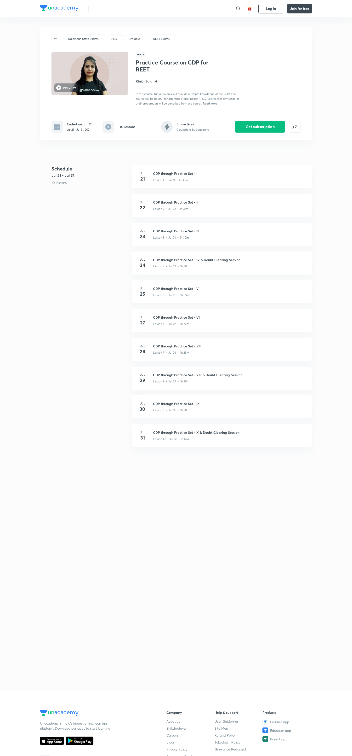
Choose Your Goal (113, 8)
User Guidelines (226, 721)
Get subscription (260, 126)
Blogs (170, 742)
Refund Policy (225, 735)
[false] (295, 127)
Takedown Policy (227, 742)
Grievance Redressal (230, 749)
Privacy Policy (176, 749)
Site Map (221, 728)
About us (173, 721)
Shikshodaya (176, 728)
